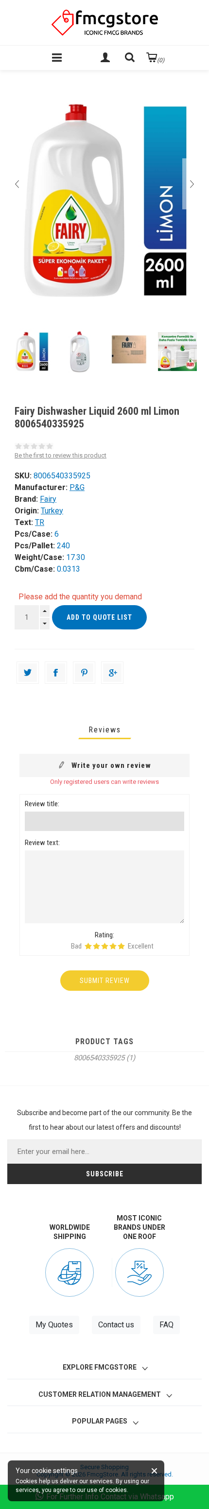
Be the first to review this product (60, 455)
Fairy (48, 499)
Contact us (116, 1324)
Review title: (42, 803)
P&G (77, 487)
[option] (31, 351)
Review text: (42, 842)
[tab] (105, 729)
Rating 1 (88, 946)
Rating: (104, 935)
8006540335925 (99, 1057)
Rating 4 (113, 946)
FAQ (166, 1324)
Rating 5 (121, 946)
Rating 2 (96, 946)
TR (39, 522)
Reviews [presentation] (104, 729)
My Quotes (54, 1324)
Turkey (52, 510)
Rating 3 (105, 946)
